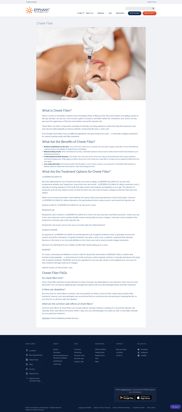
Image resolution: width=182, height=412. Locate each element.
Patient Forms (34, 374)
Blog (96, 362)
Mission (55, 349)
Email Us (119, 355)
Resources (120, 13)
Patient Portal (151, 2)
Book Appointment (35, 355)
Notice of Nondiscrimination (121, 407)
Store (79, 13)
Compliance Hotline (138, 407)
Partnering (77, 352)
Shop (31, 364)
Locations (135, 13)
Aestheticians (57, 361)
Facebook (144, 349)
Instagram (144, 352)
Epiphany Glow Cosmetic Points (34, 380)
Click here (46, 318)
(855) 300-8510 (121, 349)
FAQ (96, 358)
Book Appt (150, 13)
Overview (77, 349)
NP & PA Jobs (79, 358)
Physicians (56, 352)
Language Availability (85, 407)
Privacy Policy (151, 407)
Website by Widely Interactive (34, 410)
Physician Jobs (79, 355)
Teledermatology (31, 2)
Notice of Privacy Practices (102, 407)
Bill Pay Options (100, 349)
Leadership (57, 364)
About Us (89, 13)
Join (110, 13)
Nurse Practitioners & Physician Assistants (60, 357)
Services (101, 13)
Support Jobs (79, 362)
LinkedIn (143, 355)
